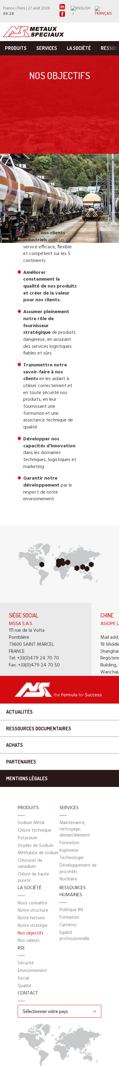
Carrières (68, 925)
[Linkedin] (62, 8)
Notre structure (33, 910)
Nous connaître (32, 903)
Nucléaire (68, 879)
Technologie (72, 858)
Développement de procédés (78, 868)
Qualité (24, 986)
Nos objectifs (30, 933)
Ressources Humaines (73, 891)
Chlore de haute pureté (33, 877)
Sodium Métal (31, 823)
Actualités (19, 712)
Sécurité (26, 963)
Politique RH (71, 910)
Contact (28, 993)
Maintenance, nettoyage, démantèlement (75, 829)
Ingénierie (69, 850)
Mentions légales (27, 778)
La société (79, 48)
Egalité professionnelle (74, 935)
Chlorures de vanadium (30, 863)
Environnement (32, 970)
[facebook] (62, 15)
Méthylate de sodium (38, 853)
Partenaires (21, 762)
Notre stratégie (33, 925)
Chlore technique (34, 830)
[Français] (105, 11)
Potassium (27, 838)
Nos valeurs (29, 940)
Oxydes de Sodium (35, 845)
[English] (83, 11)
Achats (14, 745)
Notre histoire (31, 918)
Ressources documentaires (38, 728)
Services (46, 48)
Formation (69, 843)
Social (23, 978)
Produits (16, 48)
